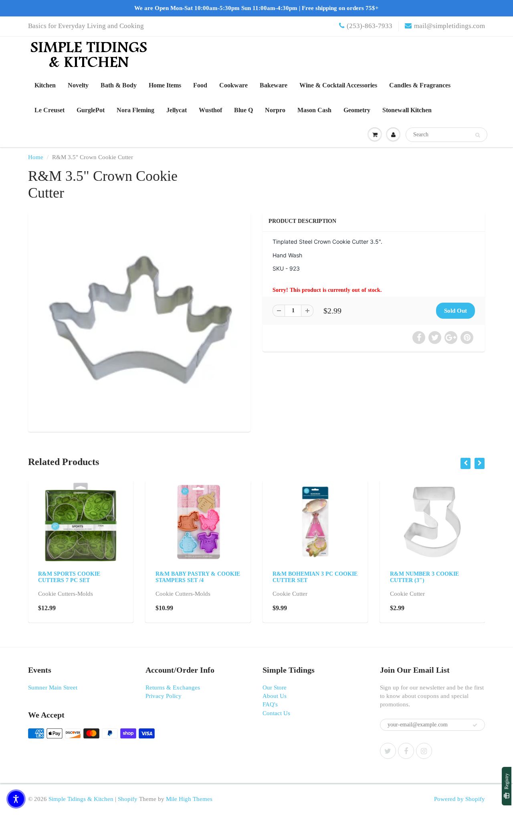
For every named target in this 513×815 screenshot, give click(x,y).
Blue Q (243, 110)
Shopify (127, 799)
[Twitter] (388, 751)
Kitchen (45, 85)
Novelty (78, 85)
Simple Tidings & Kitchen (80, 799)
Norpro (275, 110)
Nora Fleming (135, 110)
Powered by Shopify (459, 799)
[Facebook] (406, 751)
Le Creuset (49, 110)
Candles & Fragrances (419, 85)
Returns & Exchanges (172, 687)
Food (200, 85)
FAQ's (270, 704)
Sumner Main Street (52, 687)
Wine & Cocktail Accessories (338, 85)
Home (35, 157)
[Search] (477, 135)
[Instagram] (424, 751)
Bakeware (273, 85)
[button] (16, 799)
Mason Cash (314, 110)
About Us (275, 696)
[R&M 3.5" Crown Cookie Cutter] (139, 320)
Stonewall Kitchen (407, 110)
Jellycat (176, 110)
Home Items (165, 85)
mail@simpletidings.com (449, 26)
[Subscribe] (475, 725)
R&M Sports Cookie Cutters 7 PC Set (69, 577)
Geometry (356, 110)
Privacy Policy (163, 696)
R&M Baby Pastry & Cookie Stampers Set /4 (198, 577)
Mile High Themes (189, 799)
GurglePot (91, 110)
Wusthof (210, 110)
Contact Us (276, 713)
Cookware (233, 85)
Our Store (275, 687)
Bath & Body (119, 85)
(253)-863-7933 (369, 26)
